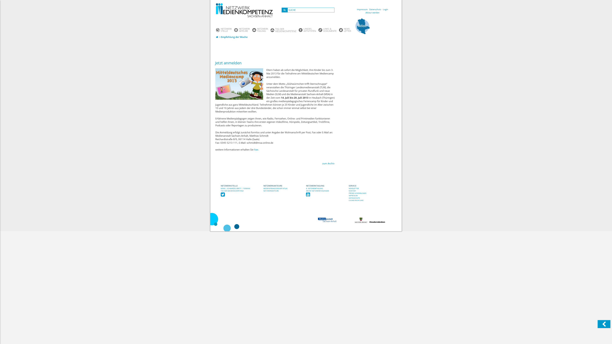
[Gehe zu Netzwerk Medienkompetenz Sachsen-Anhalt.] (217, 37)
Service (352, 185)
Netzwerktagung (315, 185)
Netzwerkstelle (229, 185)
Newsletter (354, 188)
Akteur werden (372, 12)
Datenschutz (375, 9)
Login (385, 9)
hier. (256, 149)
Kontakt (352, 191)
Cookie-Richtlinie (356, 200)
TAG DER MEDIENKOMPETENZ (232, 191)
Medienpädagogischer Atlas (275, 188)
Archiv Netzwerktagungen (317, 191)
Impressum (362, 9)
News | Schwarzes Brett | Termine (235, 188)
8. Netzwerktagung (314, 188)
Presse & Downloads (357, 193)
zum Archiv (328, 163)
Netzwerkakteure (272, 185)
